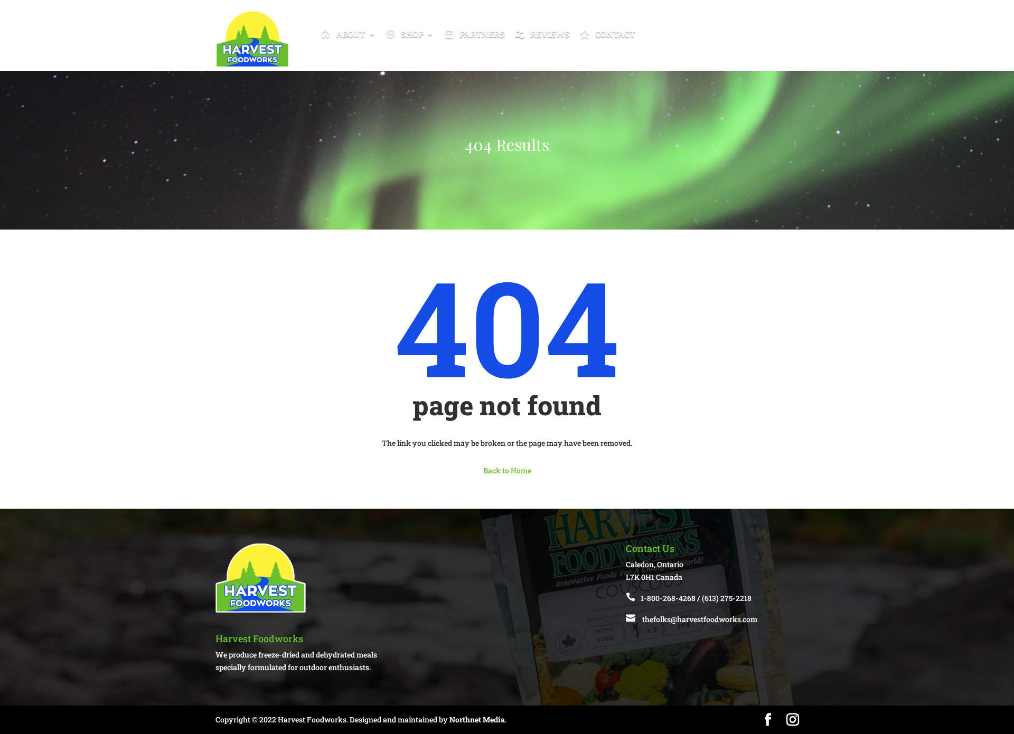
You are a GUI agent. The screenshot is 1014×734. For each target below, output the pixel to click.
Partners (482, 33)
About (350, 33)
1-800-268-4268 (668, 598)
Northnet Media (477, 719)
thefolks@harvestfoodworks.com (699, 619)
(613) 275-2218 (727, 598)
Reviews (550, 33)
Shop (412, 33)
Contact (615, 33)
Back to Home (507, 470)
